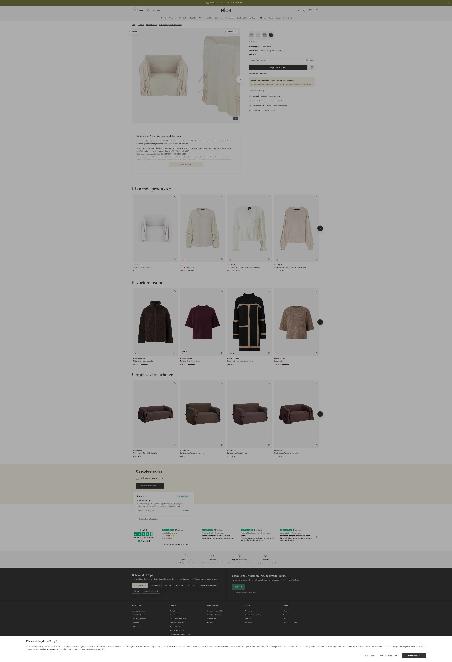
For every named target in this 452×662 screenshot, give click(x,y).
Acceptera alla (414, 655)
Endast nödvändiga (388, 655)
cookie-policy (99, 649)
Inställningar (369, 655)
